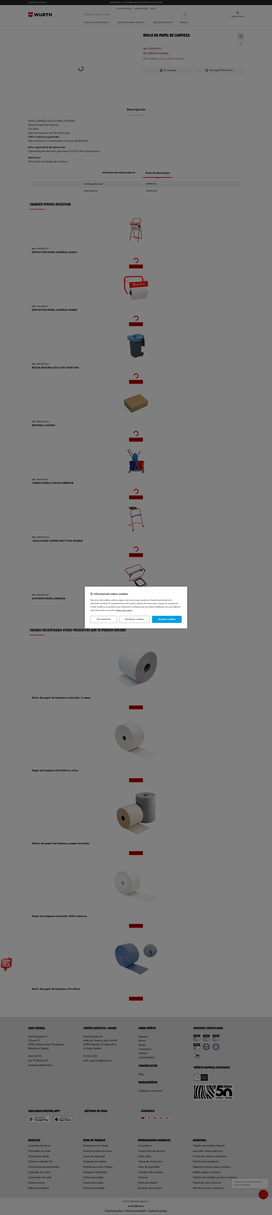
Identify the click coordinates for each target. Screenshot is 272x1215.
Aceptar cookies (167, 619)
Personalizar (104, 619)
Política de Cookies (124, 610)
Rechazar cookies (134, 619)
